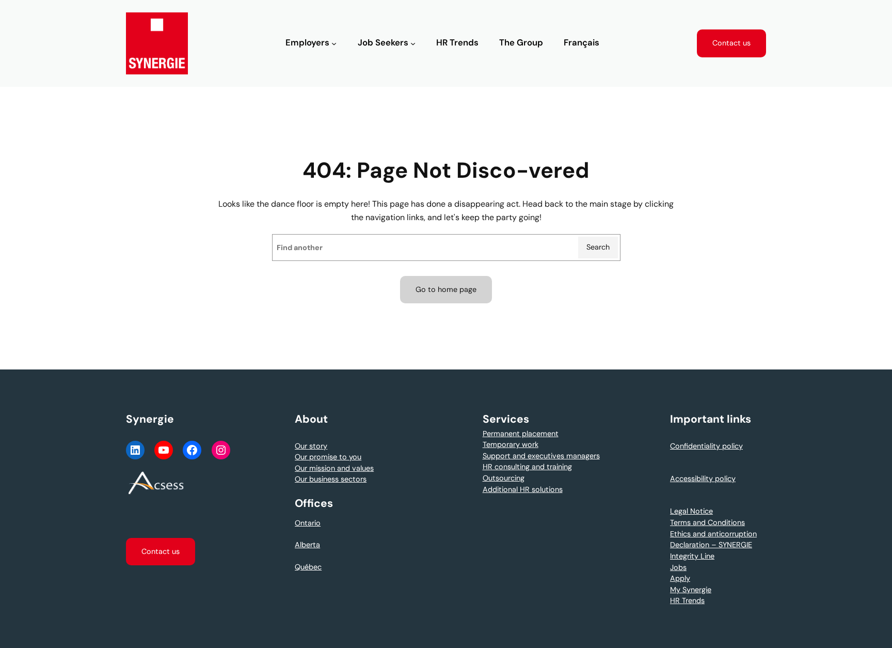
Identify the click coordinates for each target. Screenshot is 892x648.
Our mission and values (334, 468)
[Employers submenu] (334, 43)
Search (598, 247)
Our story (311, 446)
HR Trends (687, 600)
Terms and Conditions (707, 522)
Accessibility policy (703, 478)
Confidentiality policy (706, 446)
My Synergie (690, 589)
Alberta (307, 544)
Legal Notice (691, 511)
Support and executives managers (541, 455)
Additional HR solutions (523, 489)
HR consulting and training (527, 466)
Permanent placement (521, 433)
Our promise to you (328, 456)
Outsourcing (503, 478)
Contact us (731, 43)
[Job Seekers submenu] (413, 43)
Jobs (678, 567)
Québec (308, 567)
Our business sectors (331, 479)
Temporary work (510, 444)
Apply (680, 578)
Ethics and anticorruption (713, 533)
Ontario (308, 523)
